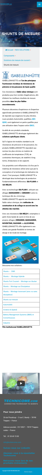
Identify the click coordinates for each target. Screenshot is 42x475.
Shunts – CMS (9, 271)
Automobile (7, 305)
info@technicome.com (12, 442)
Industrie (6, 323)
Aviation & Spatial (10, 310)
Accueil (10, 50)
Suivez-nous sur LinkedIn (16, 448)
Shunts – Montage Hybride (13, 276)
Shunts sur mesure (10, 300)
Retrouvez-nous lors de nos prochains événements (18, 461)
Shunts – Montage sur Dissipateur (16, 286)
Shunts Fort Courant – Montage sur (20, 281)
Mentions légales (28, 471)
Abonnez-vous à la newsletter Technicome (19, 454)
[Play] (21, 383)
